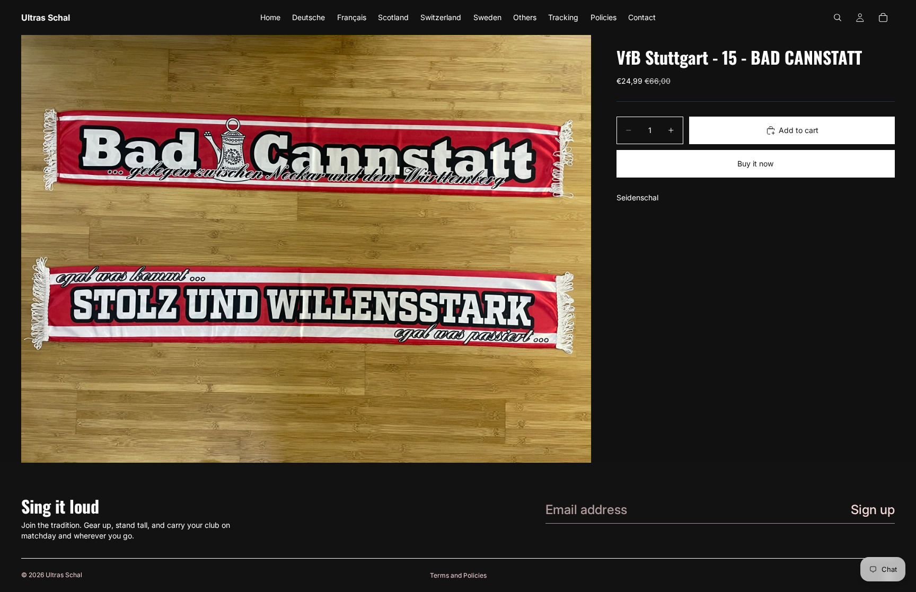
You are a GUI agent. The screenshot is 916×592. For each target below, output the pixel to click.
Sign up (873, 509)
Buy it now (755, 163)
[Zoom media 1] (306, 248)
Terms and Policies (458, 575)
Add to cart (798, 130)
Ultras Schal (64, 575)
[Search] (837, 17)
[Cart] (883, 17)
